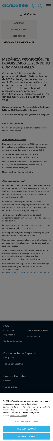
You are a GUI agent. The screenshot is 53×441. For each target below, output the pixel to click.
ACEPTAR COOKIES (26, 436)
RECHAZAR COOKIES (26, 429)
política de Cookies (18, 415)
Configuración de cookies (26, 421)
